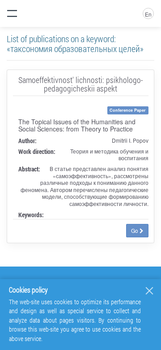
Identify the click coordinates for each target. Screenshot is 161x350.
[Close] (149, 291)
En (148, 14)
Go (135, 230)
